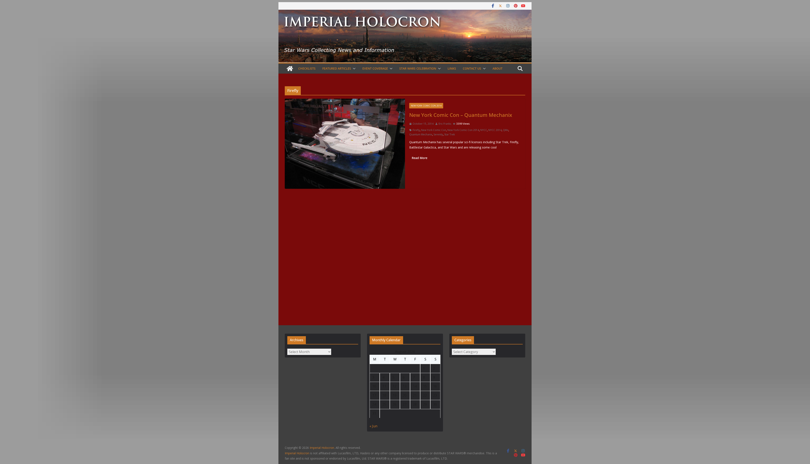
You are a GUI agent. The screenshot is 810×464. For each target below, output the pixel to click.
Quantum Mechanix (420, 134)
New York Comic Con (433, 130)
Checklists (307, 68)
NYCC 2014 (495, 130)
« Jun (373, 426)
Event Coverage (375, 68)
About (497, 68)
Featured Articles (336, 68)
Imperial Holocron (297, 453)
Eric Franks (445, 123)
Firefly (416, 130)
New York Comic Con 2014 (426, 105)
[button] (353, 68)
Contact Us (472, 68)
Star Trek (449, 134)
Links (452, 68)
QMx (505, 130)
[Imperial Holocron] (405, 12)
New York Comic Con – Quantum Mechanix (460, 114)
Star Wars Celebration (417, 68)
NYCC (483, 130)
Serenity (438, 134)
